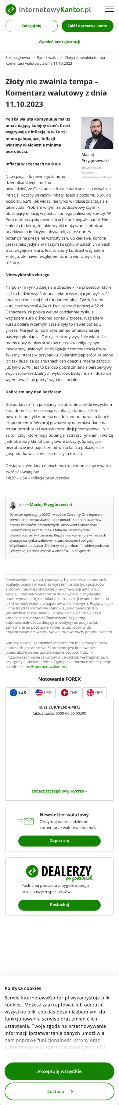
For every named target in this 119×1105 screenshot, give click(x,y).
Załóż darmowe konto (87, 25)
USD (48, 692)
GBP (99, 692)
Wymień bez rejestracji (59, 41)
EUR (22, 692)
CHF (73, 692)
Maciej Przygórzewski (51, 504)
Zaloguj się (31, 25)
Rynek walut (47, 58)
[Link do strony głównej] (48, 9)
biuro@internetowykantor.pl (45, 667)
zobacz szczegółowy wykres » (59, 791)
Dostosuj (56, 1091)
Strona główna (17, 58)
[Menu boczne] (109, 9)
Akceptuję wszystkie (59, 1071)
